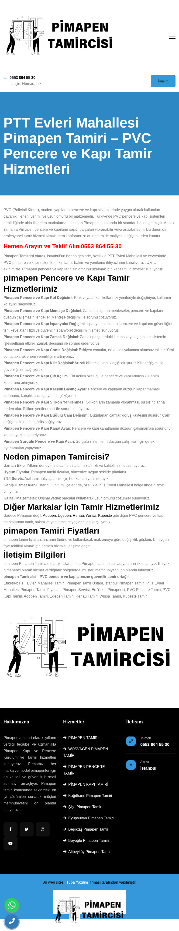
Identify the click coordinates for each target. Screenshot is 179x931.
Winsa (91, 515)
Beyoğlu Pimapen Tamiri (87, 841)
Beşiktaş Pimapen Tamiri (87, 829)
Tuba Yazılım (77, 882)
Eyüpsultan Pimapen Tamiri (90, 818)
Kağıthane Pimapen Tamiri (89, 796)
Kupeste (105, 515)
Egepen (64, 515)
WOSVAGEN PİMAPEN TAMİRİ (85, 752)
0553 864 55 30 (22, 78)
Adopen (49, 515)
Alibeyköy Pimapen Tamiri (88, 852)
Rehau (78, 515)
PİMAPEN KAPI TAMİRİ (87, 784)
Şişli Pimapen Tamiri (84, 807)
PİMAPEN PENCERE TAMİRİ (84, 770)
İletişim (163, 81)
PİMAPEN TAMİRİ (82, 738)
